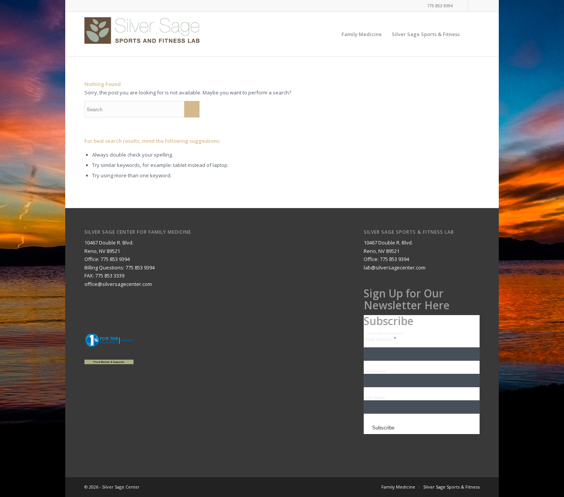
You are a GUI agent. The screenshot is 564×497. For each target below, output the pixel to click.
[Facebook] (462, 6)
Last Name (374, 397)
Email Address (380, 339)
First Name (375, 371)
